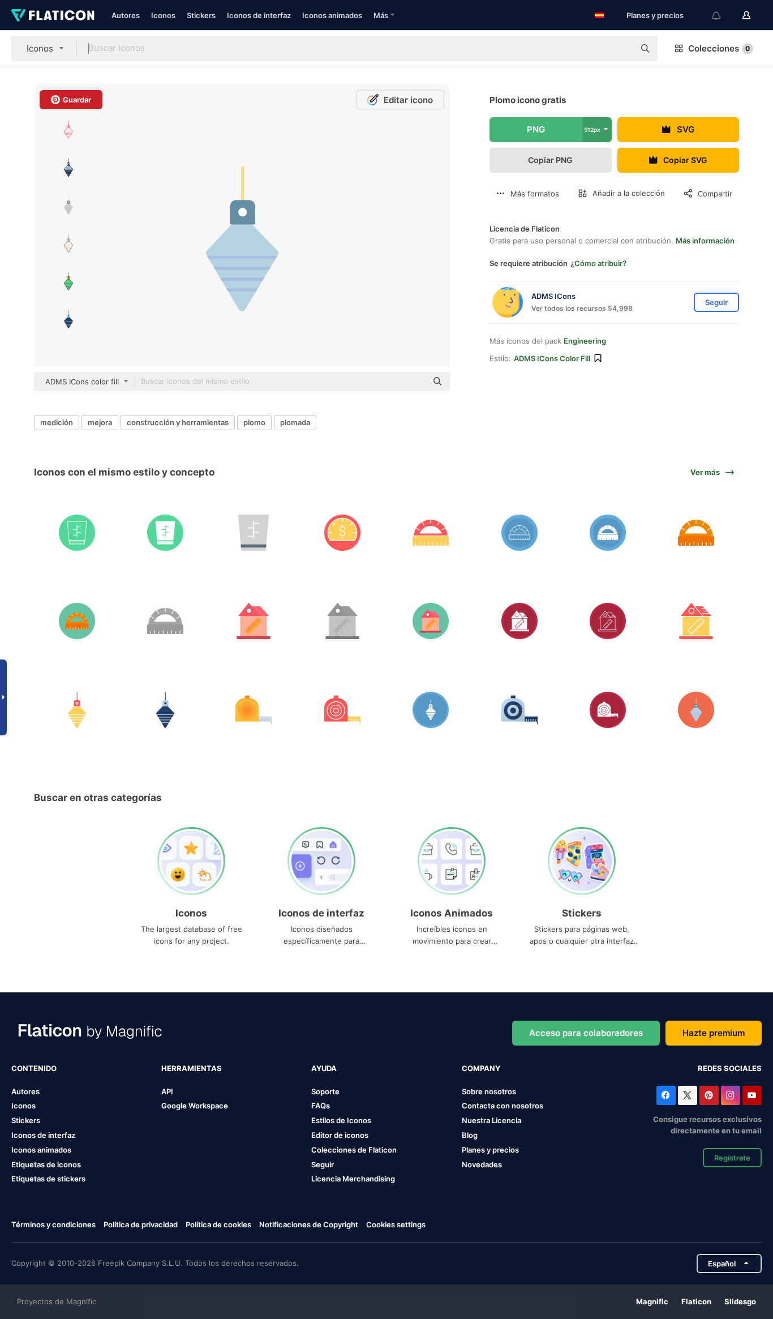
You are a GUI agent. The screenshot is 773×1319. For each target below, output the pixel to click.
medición (56, 422)
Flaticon (696, 1301)
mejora (100, 422)
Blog (470, 1135)
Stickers (201, 15)
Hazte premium (713, 1032)
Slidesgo (740, 1301)
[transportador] (431, 532)
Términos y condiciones (53, 1224)
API (167, 1091)
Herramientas (191, 1068)
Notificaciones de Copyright (308, 1224)
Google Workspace (194, 1105)
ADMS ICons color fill (552, 358)
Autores (125, 15)
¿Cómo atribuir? (598, 263)
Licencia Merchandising (353, 1178)
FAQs (320, 1105)
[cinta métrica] (254, 709)
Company (481, 1068)
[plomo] (77, 709)
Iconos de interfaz (259, 15)
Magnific (652, 1301)
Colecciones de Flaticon (354, 1149)
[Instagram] (730, 1095)
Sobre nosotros (489, 1091)
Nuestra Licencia (491, 1120)
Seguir (322, 1164)
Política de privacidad (141, 1224)
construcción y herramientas (178, 422)
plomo (254, 422)
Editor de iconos (339, 1135)
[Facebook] (666, 1095)
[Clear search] (620, 48)
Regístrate (732, 1157)
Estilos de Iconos (341, 1120)
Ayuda (324, 1068)
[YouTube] (752, 1095)
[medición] (77, 532)
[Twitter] (687, 1095)
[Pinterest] (709, 1095)
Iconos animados (332, 15)
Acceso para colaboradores (586, 1032)
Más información (705, 240)
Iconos (163, 15)
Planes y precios (655, 15)
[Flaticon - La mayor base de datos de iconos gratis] (53, 15)
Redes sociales (730, 1068)
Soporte (325, 1091)
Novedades (482, 1164)
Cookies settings (396, 1224)
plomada (295, 422)
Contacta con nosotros (502, 1105)
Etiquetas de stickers (48, 1178)
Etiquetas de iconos (46, 1164)
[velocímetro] (342, 532)
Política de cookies (218, 1224)
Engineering (585, 340)
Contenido (34, 1068)
